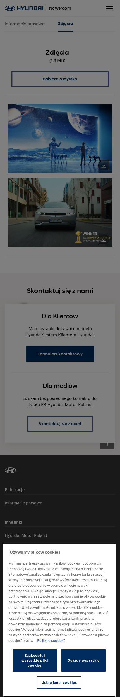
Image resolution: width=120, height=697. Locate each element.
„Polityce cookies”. (50, 640)
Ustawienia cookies (59, 682)
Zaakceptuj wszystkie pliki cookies (34, 660)
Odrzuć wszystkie (84, 660)
